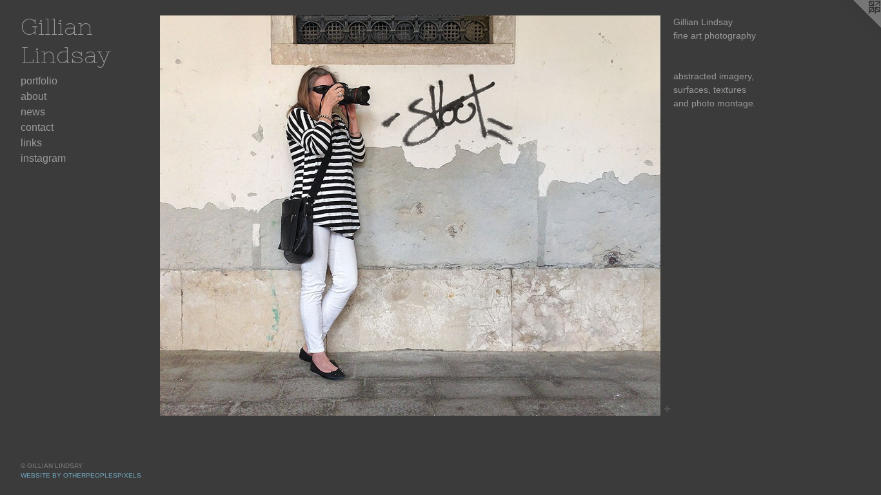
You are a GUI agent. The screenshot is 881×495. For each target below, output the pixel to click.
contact (37, 127)
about (33, 96)
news (33, 111)
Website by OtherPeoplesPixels (81, 475)
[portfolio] (410, 215)
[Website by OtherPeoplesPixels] (855, 26)
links (31, 142)
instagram (43, 158)
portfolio (39, 80)
